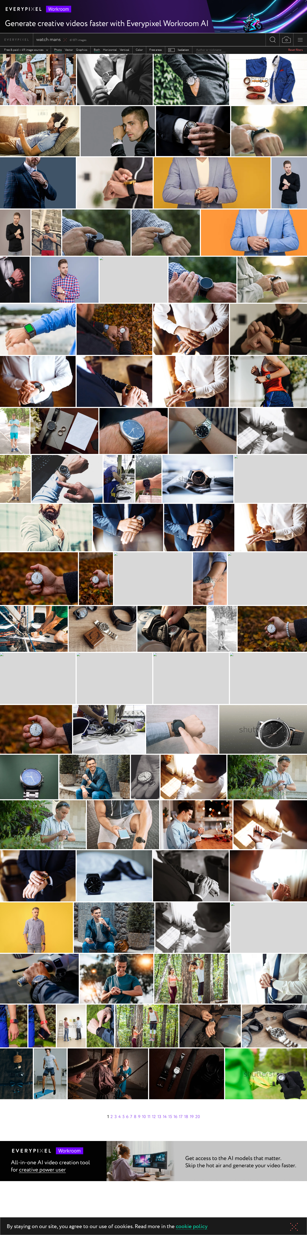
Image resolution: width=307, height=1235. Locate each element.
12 (154, 1117)
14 (165, 1117)
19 (192, 1117)
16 (175, 1117)
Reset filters (295, 50)
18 (186, 1117)
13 (159, 1117)
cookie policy (192, 1227)
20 (197, 1117)
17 (181, 1117)
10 (144, 1117)
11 (148, 1117)
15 (170, 1117)
